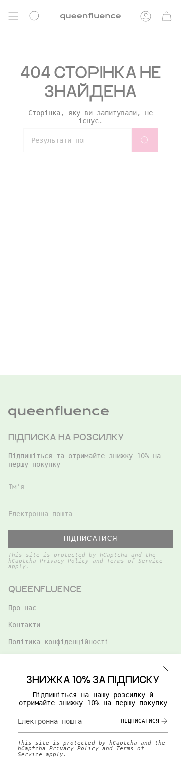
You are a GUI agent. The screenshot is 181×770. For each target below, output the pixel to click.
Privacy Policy (74, 748)
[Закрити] (166, 669)
